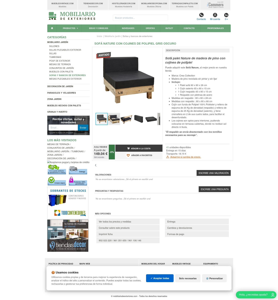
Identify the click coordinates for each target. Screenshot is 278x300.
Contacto (201, 19)
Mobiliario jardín (57, 42)
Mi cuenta (215, 19)
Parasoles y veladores (61, 92)
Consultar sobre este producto (114, 227)
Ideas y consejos (98, 28)
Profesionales (215, 28)
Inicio (99, 36)
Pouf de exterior (59, 60)
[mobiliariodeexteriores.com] (72, 15)
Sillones (54, 46)
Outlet (169, 28)
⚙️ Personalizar (214, 278)
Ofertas (150, 28)
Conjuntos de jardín (61, 67)
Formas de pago (175, 234)
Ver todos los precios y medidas (115, 221)
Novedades (128, 28)
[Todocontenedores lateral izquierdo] (67, 202)
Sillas (52, 53)
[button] (157, 50)
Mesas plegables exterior (65, 78)
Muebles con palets (61, 71)
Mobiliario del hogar (153, 263)
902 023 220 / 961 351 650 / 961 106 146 (120, 240)
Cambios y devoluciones (179, 227)
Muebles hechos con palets (64, 105)
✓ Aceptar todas (160, 278)
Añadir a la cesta (140, 148)
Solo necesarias (188, 278)
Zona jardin (54, 99)
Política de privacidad (61, 263)
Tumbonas (55, 57)
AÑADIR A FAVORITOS (141, 155)
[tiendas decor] (67, 235)
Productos (69, 28)
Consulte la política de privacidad (61, 132)
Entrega (171, 221)
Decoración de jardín (60, 86)
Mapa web (84, 263)
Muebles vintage (181, 263)
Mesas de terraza (60, 64)
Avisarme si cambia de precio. (185, 156)
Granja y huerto (57, 111)
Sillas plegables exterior (65, 49)
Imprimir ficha (106, 234)
